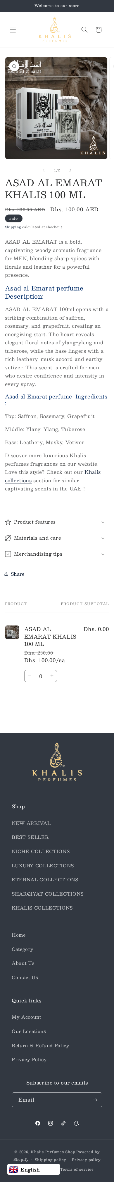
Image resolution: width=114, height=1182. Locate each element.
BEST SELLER (30, 837)
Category (22, 949)
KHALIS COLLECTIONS (42, 908)
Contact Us (25, 977)
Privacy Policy (29, 1059)
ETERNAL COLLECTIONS (45, 879)
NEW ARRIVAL (31, 823)
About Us (23, 963)
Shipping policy (50, 1159)
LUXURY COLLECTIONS (43, 865)
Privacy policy (86, 1159)
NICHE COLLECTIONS (41, 851)
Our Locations (29, 1031)
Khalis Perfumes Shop (53, 1152)
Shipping (13, 227)
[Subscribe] (95, 1099)
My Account (26, 1017)
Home (19, 935)
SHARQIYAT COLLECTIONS (48, 894)
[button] (13, 30)
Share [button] (18, 574)
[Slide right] (70, 170)
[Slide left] (43, 170)
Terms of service (77, 1169)
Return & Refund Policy (41, 1045)
